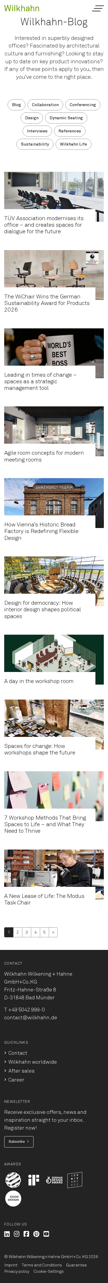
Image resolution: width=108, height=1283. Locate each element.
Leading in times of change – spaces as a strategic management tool (40, 381)
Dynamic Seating (66, 118)
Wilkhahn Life (73, 144)
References (69, 131)
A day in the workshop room (39, 681)
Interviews (37, 131)
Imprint (11, 1265)
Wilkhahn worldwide (32, 1062)
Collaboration (45, 105)
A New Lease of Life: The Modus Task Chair (44, 899)
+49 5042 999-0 (26, 1009)
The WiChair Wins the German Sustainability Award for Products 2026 (47, 303)
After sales (21, 1071)
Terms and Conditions (42, 1265)
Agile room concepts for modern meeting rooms (44, 456)
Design (32, 118)
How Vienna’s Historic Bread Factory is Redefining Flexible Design (41, 531)
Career (16, 1080)
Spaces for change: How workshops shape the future (39, 749)
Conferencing (83, 105)
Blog (16, 105)
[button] (97, 8)
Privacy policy (16, 1271)
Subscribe (17, 1142)
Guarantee (76, 1265)
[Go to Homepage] (21, 7)
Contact (17, 1053)
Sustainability (35, 144)
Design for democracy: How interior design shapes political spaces (42, 609)
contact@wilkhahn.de (30, 1017)
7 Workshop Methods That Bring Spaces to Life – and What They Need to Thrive (45, 824)
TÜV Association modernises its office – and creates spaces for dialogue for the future (44, 225)
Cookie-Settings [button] (49, 1271)
